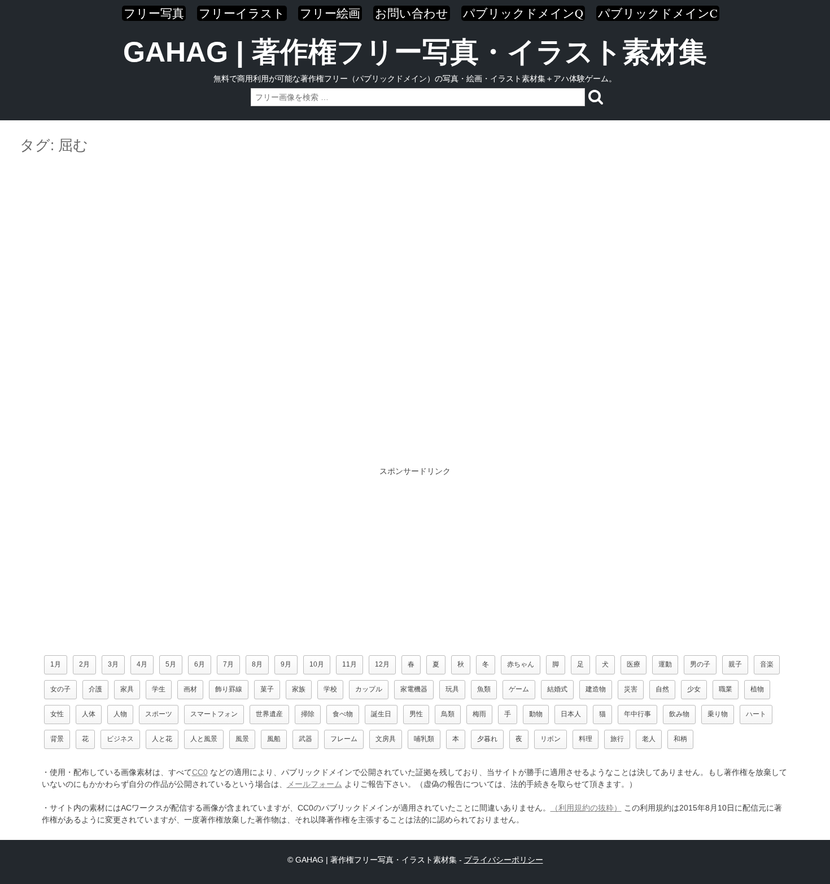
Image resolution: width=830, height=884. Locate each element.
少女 (694, 689)
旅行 (617, 739)
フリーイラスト (242, 13)
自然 (662, 689)
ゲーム (519, 689)
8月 (257, 664)
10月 (316, 664)
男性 (416, 714)
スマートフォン (214, 714)
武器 (305, 739)
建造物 (596, 689)
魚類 (484, 689)
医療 (633, 664)
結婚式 (557, 689)
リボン (550, 739)
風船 (274, 739)
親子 (735, 664)
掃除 (307, 714)
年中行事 (637, 714)
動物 (536, 714)
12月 (382, 664)
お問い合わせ (411, 13)
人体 (88, 714)
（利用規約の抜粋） (586, 807)
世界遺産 (269, 714)
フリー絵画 (330, 13)
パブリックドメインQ (523, 13)
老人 (649, 739)
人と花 (162, 739)
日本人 (571, 714)
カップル (368, 689)
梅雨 (479, 714)
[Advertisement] (415, 191)
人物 (120, 714)
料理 (585, 739)
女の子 (60, 689)
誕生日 (381, 714)
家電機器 (413, 689)
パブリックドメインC (658, 13)
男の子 (700, 664)
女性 (57, 714)
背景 (57, 739)
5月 (170, 664)
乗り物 (717, 714)
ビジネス (120, 739)
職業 (725, 689)
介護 (95, 689)
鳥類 (448, 714)
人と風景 (203, 739)
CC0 (200, 772)
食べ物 (343, 714)
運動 (665, 664)
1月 (55, 664)
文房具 (385, 739)
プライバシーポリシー (503, 859)
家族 (298, 689)
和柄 (680, 739)
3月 (113, 664)
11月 (349, 664)
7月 (228, 664)
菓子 (267, 689)
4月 (142, 664)
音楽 (767, 664)
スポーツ (158, 714)
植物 (757, 689)
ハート (756, 714)
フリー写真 (154, 13)
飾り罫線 (228, 689)
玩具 (452, 689)
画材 (190, 689)
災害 (630, 689)
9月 (286, 664)
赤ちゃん (520, 664)
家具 (127, 689)
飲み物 (679, 714)
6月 (199, 664)
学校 (330, 689)
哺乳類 (424, 739)
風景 (242, 739)
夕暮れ (487, 739)
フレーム (343, 739)
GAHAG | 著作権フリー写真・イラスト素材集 (415, 52)
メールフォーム (314, 784)
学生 (158, 689)
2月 (84, 664)
